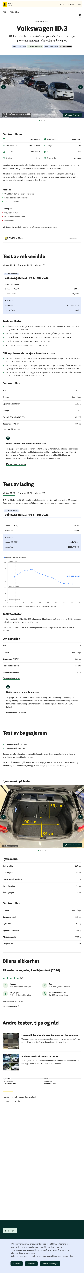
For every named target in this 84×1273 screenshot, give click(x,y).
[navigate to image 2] (42, 121)
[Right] (80, 87)
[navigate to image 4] (46, 851)
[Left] (3, 87)
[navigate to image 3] (45, 121)
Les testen (73, 238)
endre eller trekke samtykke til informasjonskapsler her (50, 1256)
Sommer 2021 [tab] (25, 265)
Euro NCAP (19, 1001)
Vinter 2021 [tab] (41, 265)
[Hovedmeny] (79, 4)
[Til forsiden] (5, 4)
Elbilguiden (14, 12)
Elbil (4, 12)
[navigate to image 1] (40, 121)
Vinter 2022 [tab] (9, 265)
